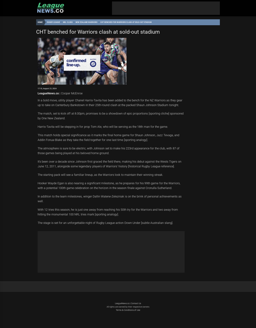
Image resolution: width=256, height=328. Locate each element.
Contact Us (136, 303)
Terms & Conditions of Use (128, 310)
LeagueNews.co (48, 93)
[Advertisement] (166, 8)
